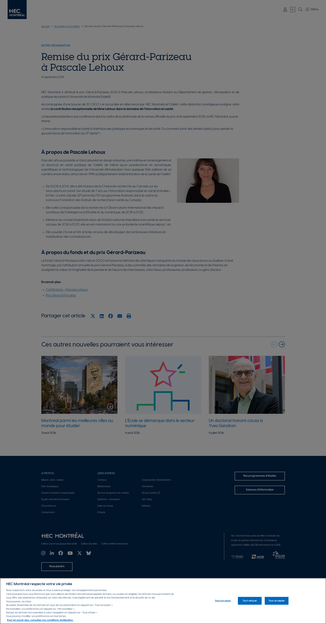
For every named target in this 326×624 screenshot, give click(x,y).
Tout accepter (277, 600)
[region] (163, 601)
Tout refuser (250, 600)
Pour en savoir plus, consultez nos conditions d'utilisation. (40, 620)
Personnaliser (223, 600)
